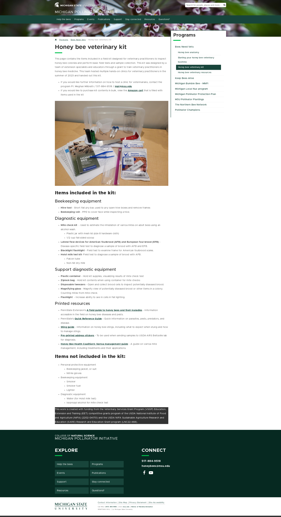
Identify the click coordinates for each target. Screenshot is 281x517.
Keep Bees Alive (184, 78)
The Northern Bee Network (191, 105)
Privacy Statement (138, 503)
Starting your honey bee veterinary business (196, 60)
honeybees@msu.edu (156, 466)
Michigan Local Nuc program (191, 89)
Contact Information (107, 503)
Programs (79, 19)
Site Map (123, 503)
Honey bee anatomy (188, 52)
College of (75, 436)
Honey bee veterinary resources (194, 72)
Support (118, 19)
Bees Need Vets (184, 47)
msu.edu (126, 506)
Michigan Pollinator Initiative (86, 12)
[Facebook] (144, 473)
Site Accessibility (157, 503)
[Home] (56, 40)
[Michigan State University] (71, 507)
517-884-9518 (151, 461)
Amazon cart (135, 90)
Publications (104, 19)
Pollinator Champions (187, 110)
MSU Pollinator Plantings (189, 99)
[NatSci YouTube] (151, 473)
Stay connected (133, 19)
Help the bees (64, 19)
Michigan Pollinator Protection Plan (195, 94)
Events (90, 19)
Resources (149, 19)
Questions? (164, 19)
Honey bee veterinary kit (191, 67)
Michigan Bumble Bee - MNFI (191, 83)
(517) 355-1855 (111, 506)
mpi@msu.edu (123, 86)
